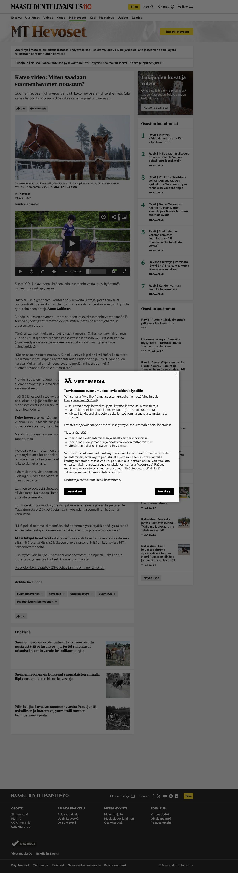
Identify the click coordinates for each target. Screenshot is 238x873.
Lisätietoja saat (92, 480)
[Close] (176, 374)
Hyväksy (164, 491)
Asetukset (75, 491)
